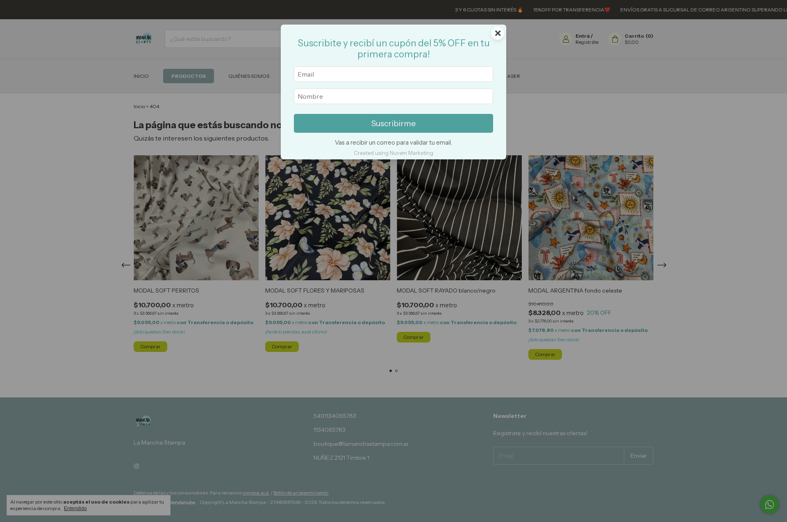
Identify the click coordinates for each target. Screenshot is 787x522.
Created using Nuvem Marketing (393, 153)
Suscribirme (393, 123)
